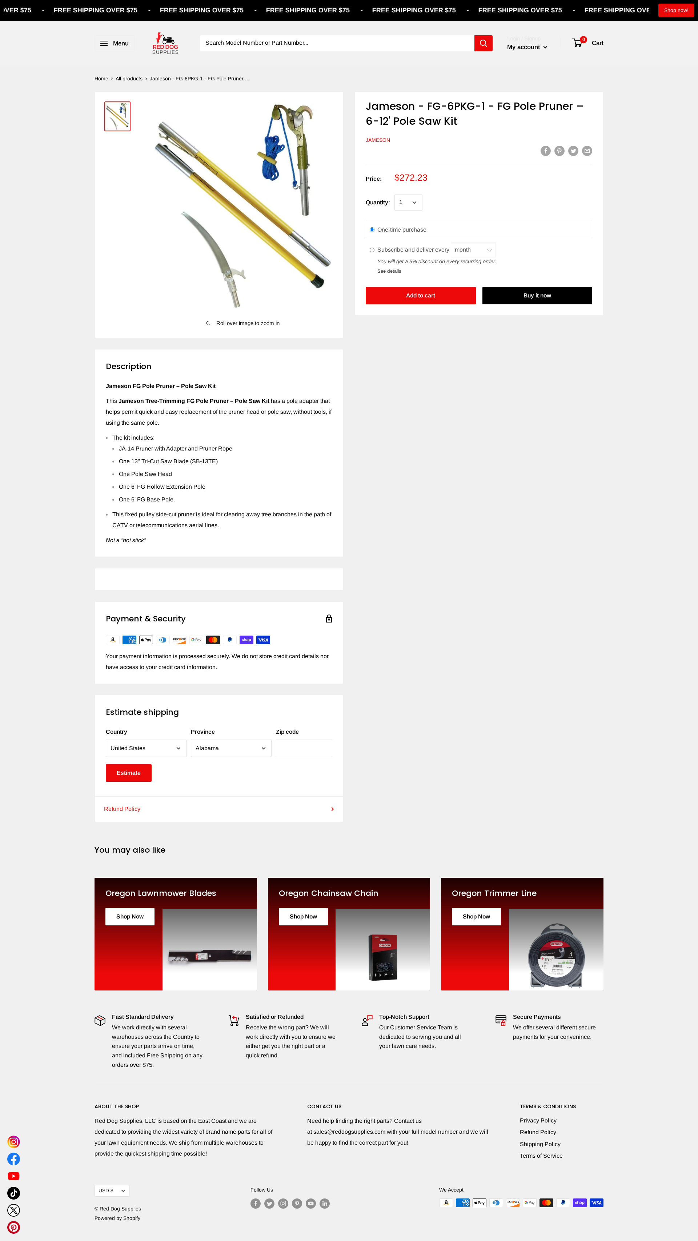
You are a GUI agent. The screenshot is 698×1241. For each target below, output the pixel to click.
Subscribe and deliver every (414, 250)
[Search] (483, 43)
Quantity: (378, 202)
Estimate (129, 773)
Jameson (378, 140)
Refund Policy (122, 809)
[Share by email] (587, 150)
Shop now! (676, 10)
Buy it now (537, 295)
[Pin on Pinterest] (559, 150)
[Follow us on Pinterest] (297, 1203)
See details (389, 271)
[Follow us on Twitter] (269, 1203)
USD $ (106, 1190)
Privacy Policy (538, 1120)
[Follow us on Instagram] (283, 1203)
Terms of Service (541, 1156)
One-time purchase (401, 230)
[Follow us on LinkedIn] (325, 1203)
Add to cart (420, 295)
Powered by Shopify (117, 1218)
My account (524, 47)
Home (101, 78)
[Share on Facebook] (546, 150)
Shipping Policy (540, 1144)
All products (129, 78)
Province (203, 732)
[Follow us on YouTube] (311, 1203)
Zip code (287, 732)
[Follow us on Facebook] (255, 1203)
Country (116, 732)
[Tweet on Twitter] (573, 150)
